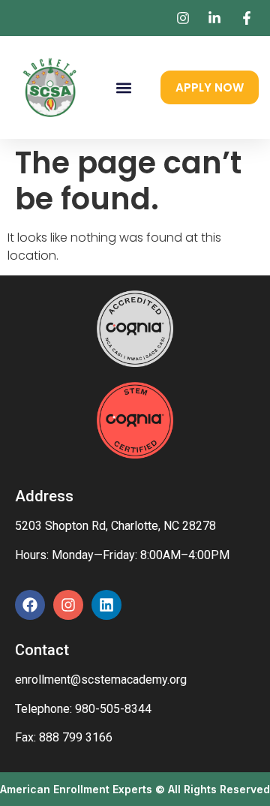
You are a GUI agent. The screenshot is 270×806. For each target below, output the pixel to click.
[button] (123, 87)
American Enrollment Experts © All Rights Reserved (135, 789)
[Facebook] (30, 605)
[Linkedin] (107, 605)
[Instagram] (68, 605)
